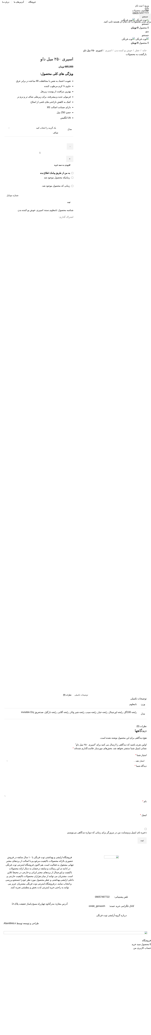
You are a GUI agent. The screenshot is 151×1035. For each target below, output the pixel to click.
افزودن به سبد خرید (62, 165)
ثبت (68, 202)
